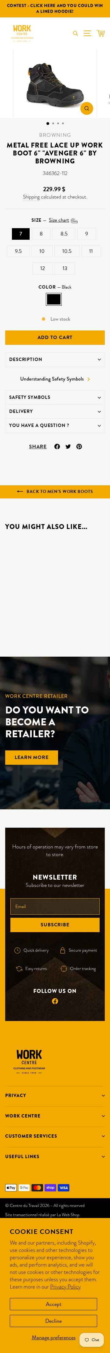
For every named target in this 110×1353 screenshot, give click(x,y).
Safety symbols (29, 397)
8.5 (64, 234)
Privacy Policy (65, 1286)
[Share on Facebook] (57, 446)
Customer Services (31, 1136)
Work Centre (23, 1116)
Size (50, 220)
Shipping (31, 196)
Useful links (22, 1156)
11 (91, 251)
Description (25, 359)
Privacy (15, 1095)
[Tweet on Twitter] (68, 446)
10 (42, 251)
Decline (53, 1321)
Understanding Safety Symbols (52, 379)
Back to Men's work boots (59, 491)
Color (54, 287)
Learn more (32, 757)
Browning (55, 135)
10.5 (67, 251)
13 (65, 268)
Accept (53, 1304)
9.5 (18, 251)
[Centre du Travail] (22, 33)
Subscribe (55, 924)
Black (53, 299)
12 (42, 268)
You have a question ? (39, 425)
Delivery (21, 411)
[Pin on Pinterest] (79, 446)
